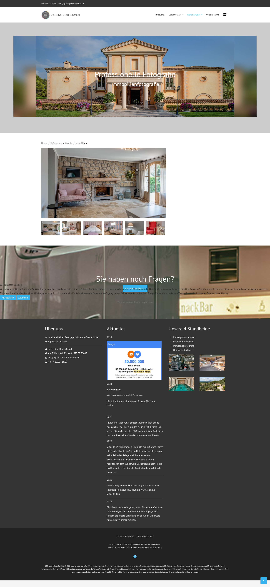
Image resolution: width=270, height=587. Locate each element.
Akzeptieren (8, 297)
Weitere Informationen (129, 302)
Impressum (147, 302)
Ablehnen (23, 297)
